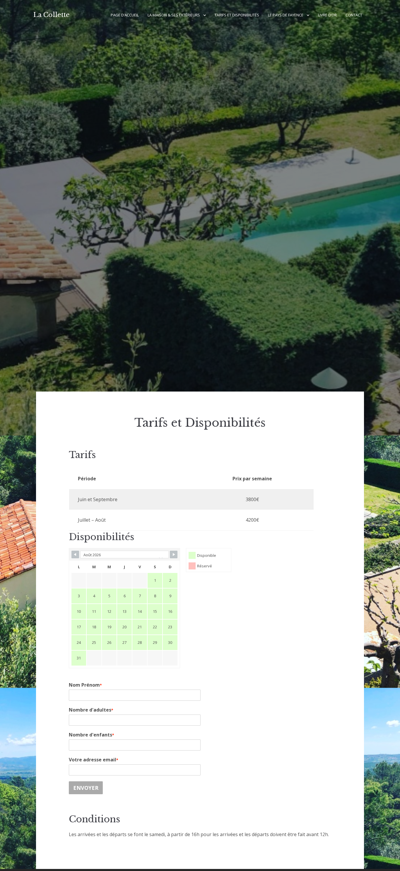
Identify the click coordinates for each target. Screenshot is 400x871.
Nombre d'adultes (91, 710)
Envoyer (85, 787)
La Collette (51, 15)
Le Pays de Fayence (285, 15)
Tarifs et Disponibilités (237, 15)
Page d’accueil (125, 15)
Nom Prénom (85, 685)
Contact (354, 15)
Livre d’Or (327, 15)
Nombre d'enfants (91, 734)
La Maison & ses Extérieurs (174, 15)
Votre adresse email (93, 759)
